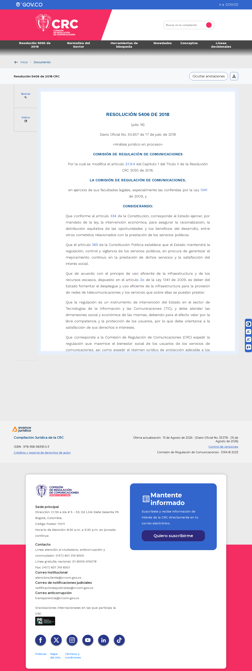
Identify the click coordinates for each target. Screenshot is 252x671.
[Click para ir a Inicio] (57, 25)
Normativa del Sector (78, 44)
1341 (203, 190)
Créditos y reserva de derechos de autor (42, 452)
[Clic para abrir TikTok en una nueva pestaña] (120, 640)
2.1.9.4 (130, 164)
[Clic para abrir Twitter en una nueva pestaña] (57, 640)
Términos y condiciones (73, 655)
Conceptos (189, 43)
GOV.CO (232, 4)
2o (142, 280)
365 (95, 245)
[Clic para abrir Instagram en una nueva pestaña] (73, 640)
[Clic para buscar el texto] (210, 25)
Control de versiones (223, 447)
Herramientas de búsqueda (124, 44)
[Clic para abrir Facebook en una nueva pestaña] (41, 640)
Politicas (40, 653)
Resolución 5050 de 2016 (35, 44)
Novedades (163, 43)
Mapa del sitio (55, 655)
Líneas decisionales (221, 44)
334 (113, 216)
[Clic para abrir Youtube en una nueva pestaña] (88, 640)
